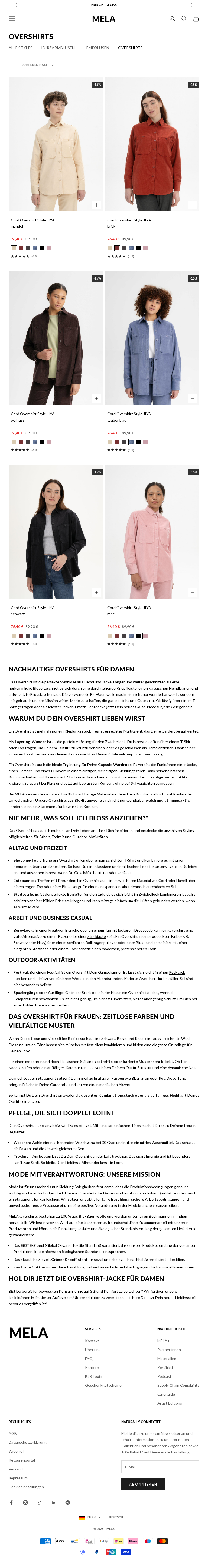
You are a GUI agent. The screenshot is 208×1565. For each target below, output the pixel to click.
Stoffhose (40, 948)
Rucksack (177, 972)
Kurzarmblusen (58, 47)
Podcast (164, 1376)
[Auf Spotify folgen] (67, 1502)
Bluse (140, 942)
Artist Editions (169, 1403)
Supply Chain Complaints (178, 1385)
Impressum (18, 1478)
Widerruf (16, 1451)
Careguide (166, 1394)
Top (20, 747)
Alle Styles (20, 47)
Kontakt (92, 1340)
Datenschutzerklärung (28, 1442)
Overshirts (130, 47)
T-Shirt (186, 741)
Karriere (92, 1367)
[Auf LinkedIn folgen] (53, 1502)
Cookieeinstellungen (26, 1487)
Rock (73, 948)
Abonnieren (143, 1484)
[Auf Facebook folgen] (11, 1502)
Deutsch (116, 1517)
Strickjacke (96, 936)
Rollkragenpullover (101, 942)
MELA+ (163, 1340)
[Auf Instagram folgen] (25, 1502)
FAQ (89, 1358)
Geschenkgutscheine (103, 1385)
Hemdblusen (96, 47)
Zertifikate (166, 1367)
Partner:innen (169, 1349)
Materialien (166, 1358)
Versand (16, 1469)
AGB (13, 1433)
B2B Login (93, 1376)
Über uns (92, 1349)
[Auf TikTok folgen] (39, 1502)
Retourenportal (22, 1460)
